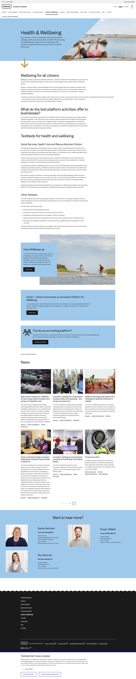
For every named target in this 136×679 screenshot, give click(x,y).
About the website (92, 643)
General (23, 424)
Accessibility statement (76, 643)
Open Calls (83, 12)
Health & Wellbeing (51, 12)
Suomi (115, 6)
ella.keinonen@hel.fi (45, 559)
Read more (29, 269)
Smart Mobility (13, 12)
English (120, 6)
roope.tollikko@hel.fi (107, 533)
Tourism (62, 12)
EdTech (4, 12)
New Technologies (72, 12)
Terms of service (49, 643)
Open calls (24, 621)
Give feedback (128, 2)
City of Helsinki (6, 2)
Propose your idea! (40, 342)
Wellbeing (76, 420)
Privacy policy (62, 643)
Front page (4, 16)
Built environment (90, 472)
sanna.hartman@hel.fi (46, 532)
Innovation (56, 476)
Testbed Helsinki (26, 597)
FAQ (103, 12)
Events (43, 424)
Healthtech (24, 426)
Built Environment (25, 12)
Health (75, 474)
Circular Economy (38, 12)
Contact (109, 12)
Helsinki (107, 416)
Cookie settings (103, 643)
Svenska (126, 6)
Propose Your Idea (94, 12)
